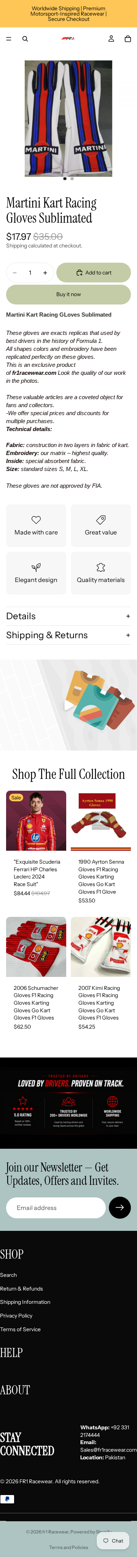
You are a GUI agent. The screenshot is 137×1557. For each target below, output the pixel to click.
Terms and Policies (68, 1547)
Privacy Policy (16, 1315)
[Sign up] (120, 1208)
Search (8, 1275)
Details (20, 616)
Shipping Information (25, 1302)
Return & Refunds (21, 1288)
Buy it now (68, 294)
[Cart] (127, 38)
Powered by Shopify (91, 1532)
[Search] (25, 38)
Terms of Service (20, 1329)
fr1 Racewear (55, 1532)
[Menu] (9, 39)
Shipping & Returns (47, 635)
